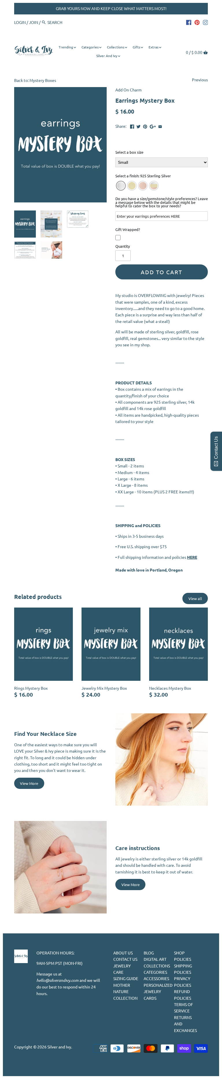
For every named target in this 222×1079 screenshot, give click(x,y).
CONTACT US (125, 959)
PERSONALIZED (158, 985)
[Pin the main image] (145, 125)
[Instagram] (205, 21)
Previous (200, 79)
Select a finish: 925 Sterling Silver (143, 176)
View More (29, 783)
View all (195, 598)
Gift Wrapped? (127, 230)
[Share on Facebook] (132, 125)
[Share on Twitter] (138, 125)
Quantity (122, 246)
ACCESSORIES (156, 978)
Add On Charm (128, 89)
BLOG (149, 952)
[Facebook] (188, 21)
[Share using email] (160, 125)
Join (33, 22)
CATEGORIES (155, 972)
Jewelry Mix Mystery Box (104, 688)
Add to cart (161, 271)
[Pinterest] (197, 21)
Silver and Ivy (59, 1046)
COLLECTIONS (157, 965)
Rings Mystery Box (31, 688)
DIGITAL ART (155, 959)
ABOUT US (123, 952)
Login (20, 22)
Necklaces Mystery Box (170, 688)
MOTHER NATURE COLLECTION (125, 991)
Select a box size (129, 153)
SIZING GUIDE (125, 978)
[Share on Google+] (153, 125)
